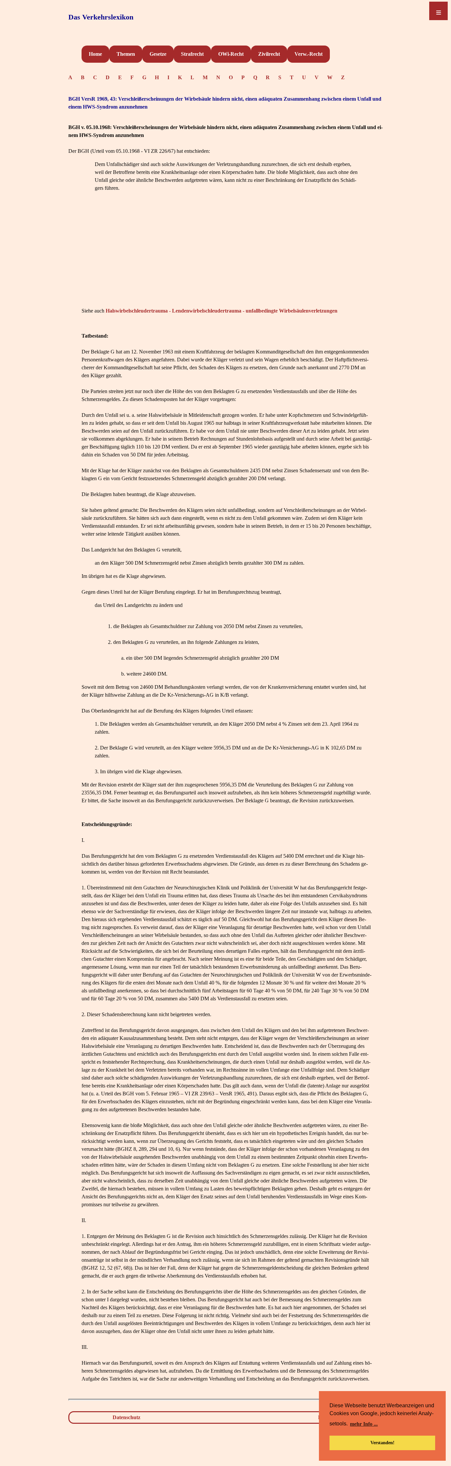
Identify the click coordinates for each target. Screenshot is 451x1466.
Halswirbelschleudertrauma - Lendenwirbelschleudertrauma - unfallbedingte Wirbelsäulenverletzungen (221, 311)
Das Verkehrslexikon (100, 17)
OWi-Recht (231, 54)
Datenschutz (126, 1417)
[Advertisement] (227, 259)
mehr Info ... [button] (364, 1424)
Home (95, 54)
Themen (126, 54)
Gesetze (158, 54)
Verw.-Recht (309, 54)
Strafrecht (192, 54)
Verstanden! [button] (382, 1442)
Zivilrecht (269, 54)
